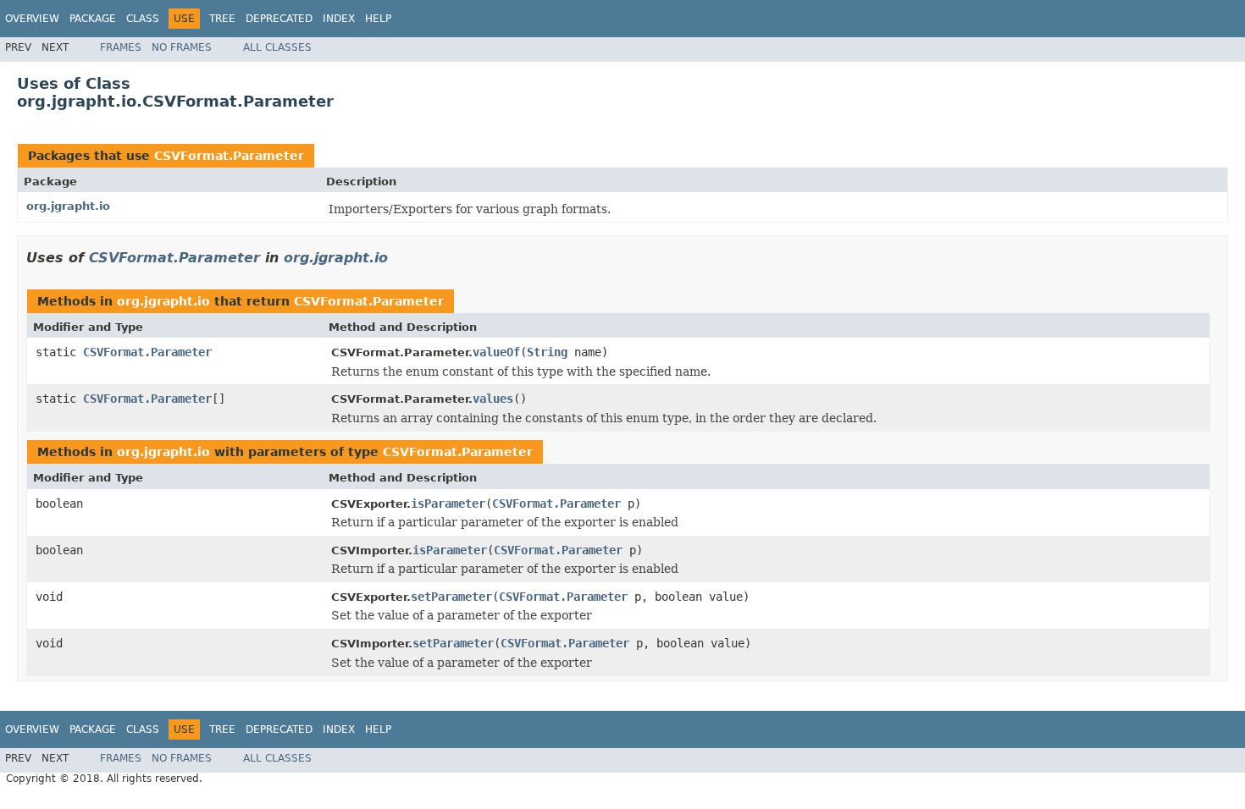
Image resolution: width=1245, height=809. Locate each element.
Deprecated (279, 19)
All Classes (277, 47)
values (493, 398)
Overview (32, 19)
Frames (120, 47)
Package (92, 19)
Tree (222, 19)
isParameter (448, 503)
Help (378, 19)
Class (142, 19)
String (547, 352)
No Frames (182, 47)
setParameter (451, 596)
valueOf (496, 352)
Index (339, 19)
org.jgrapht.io (68, 206)
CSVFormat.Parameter (229, 155)
